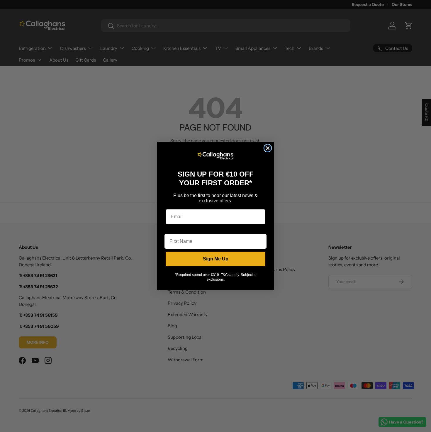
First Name (176, 229)
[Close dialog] (267, 148)
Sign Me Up (215, 258)
